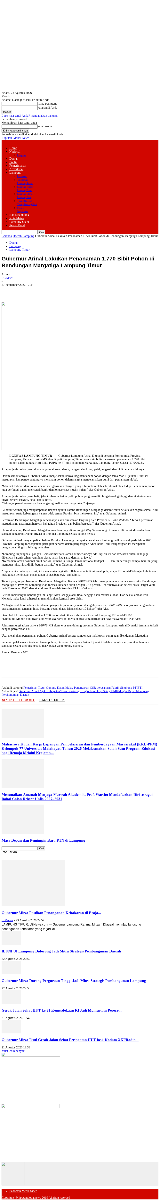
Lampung (21, 155)
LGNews (7, 277)
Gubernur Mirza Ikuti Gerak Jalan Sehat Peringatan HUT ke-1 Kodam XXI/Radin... (70, 1040)
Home (13, 148)
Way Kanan (22, 211)
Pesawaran (22, 176)
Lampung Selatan (25, 183)
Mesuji (20, 208)
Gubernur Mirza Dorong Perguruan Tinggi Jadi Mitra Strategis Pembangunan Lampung (74, 981)
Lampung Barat (24, 197)
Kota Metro (16, 218)
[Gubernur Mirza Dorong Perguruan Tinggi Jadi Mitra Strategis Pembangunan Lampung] (11, 973)
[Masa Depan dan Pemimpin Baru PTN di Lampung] (23, 832)
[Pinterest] (36, 291)
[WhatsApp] (50, 291)
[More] (64, 291)
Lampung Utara (24, 194)
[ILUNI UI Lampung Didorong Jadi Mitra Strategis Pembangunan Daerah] (11, 943)
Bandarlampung (19, 214)
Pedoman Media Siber (23, 1191)
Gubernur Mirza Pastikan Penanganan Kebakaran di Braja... (51, 913)
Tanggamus (22, 180)
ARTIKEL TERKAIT (18, 700)
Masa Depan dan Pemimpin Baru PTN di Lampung (43, 840)
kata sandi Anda (47, 107)
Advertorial (16, 169)
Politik (13, 162)
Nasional (14, 151)
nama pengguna (47, 103)
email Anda (45, 126)
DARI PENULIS (52, 700)
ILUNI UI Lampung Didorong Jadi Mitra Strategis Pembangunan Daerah (61, 951)
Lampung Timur (24, 190)
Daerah (13, 158)
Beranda (7, 236)
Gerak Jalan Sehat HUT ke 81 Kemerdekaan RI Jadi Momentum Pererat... (62, 1010)
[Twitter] (22, 291)
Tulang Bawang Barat (27, 204)
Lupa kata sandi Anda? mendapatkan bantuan (30, 115)
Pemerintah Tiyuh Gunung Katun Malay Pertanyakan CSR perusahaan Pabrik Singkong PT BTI (82, 687)
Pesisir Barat (17, 225)
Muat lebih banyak (13, 1051)
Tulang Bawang (24, 201)
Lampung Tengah (25, 187)
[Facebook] (8, 291)
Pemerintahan (17, 165)
